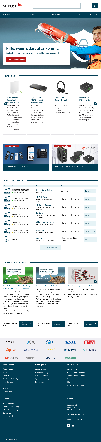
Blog (69, 382)
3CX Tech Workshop (43, 197)
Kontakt (6, 376)
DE (91, 15)
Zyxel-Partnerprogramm (44, 379)
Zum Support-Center (16, 59)
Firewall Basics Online (44, 190)
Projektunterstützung (11, 407)
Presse (5, 388)
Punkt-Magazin (40, 382)
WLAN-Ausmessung (10, 410)
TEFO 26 (39, 238)
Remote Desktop (9, 416)
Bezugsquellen (72, 369)
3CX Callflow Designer (44, 205)
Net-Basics (39, 213)
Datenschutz (8, 391)
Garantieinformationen (76, 372)
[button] (5, 103)
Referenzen (7, 385)
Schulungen (7, 413)
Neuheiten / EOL (41, 369)
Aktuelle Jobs (8, 382)
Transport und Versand (76, 376)
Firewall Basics (41, 230)
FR (96, 15)
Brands (70, 379)
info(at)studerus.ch (79, 419)
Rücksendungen (9, 403)
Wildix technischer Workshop (46, 222)
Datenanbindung (41, 372)
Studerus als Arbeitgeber (12, 379)
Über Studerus (8, 369)
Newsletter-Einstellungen (76, 385)
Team (5, 372)
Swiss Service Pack (42, 376)
